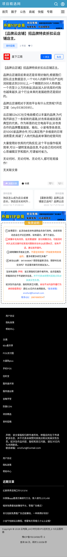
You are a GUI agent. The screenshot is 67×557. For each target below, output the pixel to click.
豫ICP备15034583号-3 (33, 537)
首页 (5, 12)
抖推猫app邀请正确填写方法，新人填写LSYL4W (26, 498)
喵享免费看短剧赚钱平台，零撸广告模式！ (23, 505)
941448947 (27, 260)
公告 (23, 12)
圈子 (14, 12)
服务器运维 (8, 391)
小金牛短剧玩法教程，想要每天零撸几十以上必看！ (27, 521)
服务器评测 (8, 383)
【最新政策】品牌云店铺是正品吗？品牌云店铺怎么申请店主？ (51, 201)
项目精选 (7, 414)
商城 (32, 12)
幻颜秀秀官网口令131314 (15, 490)
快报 (41, 12)
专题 (50, 12)
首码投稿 (10, 45)
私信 (59, 57)
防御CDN (7, 406)
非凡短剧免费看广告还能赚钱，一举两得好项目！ (26, 513)
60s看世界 (8, 345)
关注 (47, 57)
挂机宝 (6, 376)
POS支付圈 (8, 353)
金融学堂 (7, 399)
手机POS (7, 368)
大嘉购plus (8, 361)
